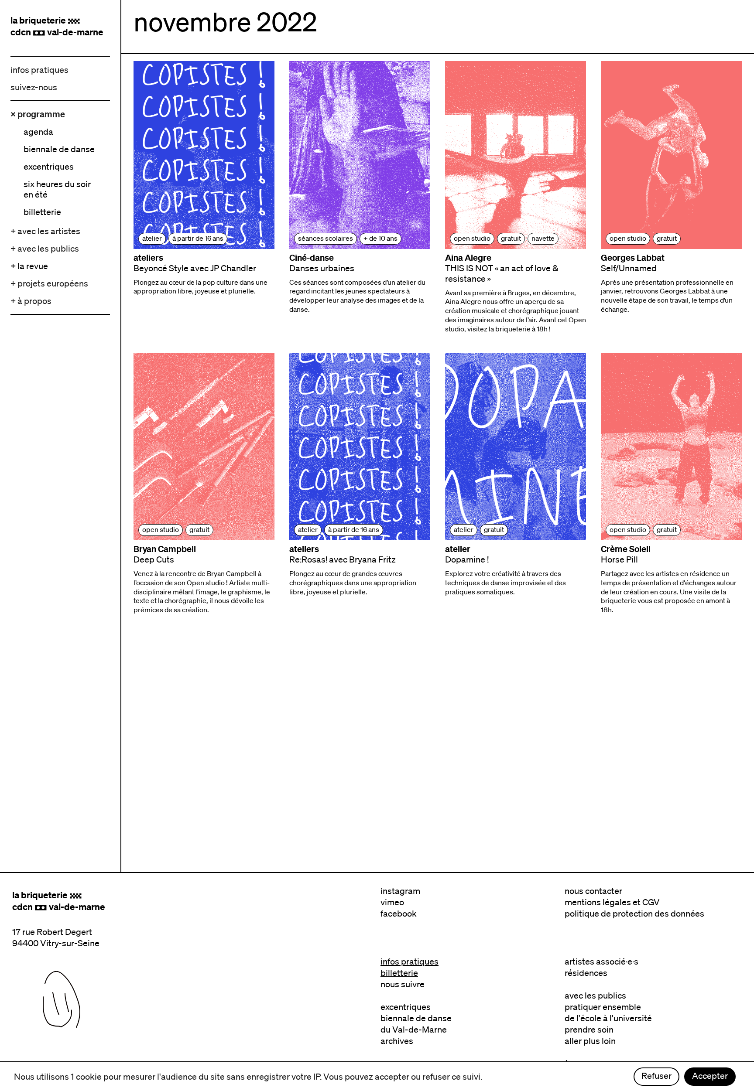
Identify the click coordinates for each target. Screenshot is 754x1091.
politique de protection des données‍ (634, 913)
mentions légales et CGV (612, 902)
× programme (37, 114)
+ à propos (30, 301)
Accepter (710, 1076)
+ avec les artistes (45, 231)
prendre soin (589, 1029)
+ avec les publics (44, 248)
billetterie (399, 973)
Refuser (656, 1076)
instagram (400, 891)
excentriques (405, 1007)
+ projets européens (49, 283)
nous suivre (402, 984)
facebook (398, 913)
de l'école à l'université (608, 1018)
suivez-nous (33, 87)
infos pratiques (39, 70)
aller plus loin (590, 1041)
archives (396, 1041)
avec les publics (595, 995)
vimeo (392, 902)
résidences (586, 973)
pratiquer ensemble (603, 1007)
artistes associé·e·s (601, 961)
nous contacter (593, 891)
